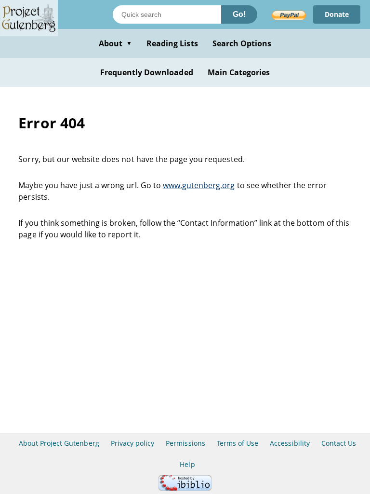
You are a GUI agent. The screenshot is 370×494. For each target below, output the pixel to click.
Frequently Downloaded (146, 72)
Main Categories (239, 72)
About (115, 43)
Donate (337, 14)
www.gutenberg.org (199, 185)
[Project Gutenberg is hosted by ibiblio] (185, 488)
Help (187, 464)
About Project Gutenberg (59, 443)
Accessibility (290, 443)
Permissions (185, 443)
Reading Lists (172, 43)
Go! (239, 14)
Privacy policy (133, 443)
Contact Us (338, 443)
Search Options (242, 43)
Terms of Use (237, 443)
